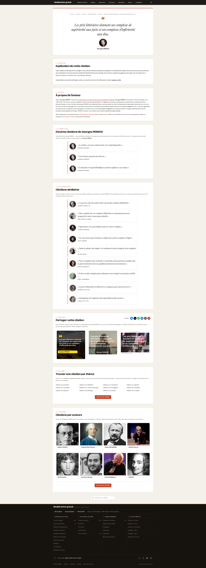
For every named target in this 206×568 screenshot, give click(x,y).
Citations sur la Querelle (109, 390)
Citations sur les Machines (86, 385)
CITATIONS (99, 14)
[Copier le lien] (148, 318)
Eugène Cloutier (83, 290)
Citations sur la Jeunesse (62, 385)
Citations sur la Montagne (86, 390)
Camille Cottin (83, 301)
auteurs (105, 114)
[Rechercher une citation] (93, 498)
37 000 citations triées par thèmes (89, 114)
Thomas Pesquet (84, 229)
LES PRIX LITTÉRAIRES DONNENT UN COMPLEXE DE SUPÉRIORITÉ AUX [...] (120, 14)
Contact (66, 564)
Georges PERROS (103, 49)
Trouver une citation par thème (75, 374)
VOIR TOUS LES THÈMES (103, 397)
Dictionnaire (121, 2)
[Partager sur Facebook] (131, 318)
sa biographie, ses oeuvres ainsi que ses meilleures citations (96, 100)
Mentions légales (57, 564)
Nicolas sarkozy (84, 266)
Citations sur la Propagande (110, 387)
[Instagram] (151, 558)
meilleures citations (70, 117)
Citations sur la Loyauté (133, 390)
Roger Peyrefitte (84, 206)
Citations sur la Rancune (62, 390)
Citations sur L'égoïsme (133, 385)
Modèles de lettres (82, 2)
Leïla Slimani (82, 241)
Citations (93, 2)
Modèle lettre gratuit (62, 2)
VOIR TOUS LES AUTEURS (103, 485)
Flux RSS (79, 564)
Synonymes (112, 2)
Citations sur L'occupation (63, 387)
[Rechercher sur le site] (151, 2)
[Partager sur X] (135, 318)
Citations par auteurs (69, 415)
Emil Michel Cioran (84, 219)
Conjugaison (139, 2)
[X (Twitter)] (143, 558)
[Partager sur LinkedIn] (141, 318)
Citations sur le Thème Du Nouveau (88, 387)
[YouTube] (147, 558)
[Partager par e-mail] (145, 318)
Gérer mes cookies (88, 564)
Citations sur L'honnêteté (133, 387)
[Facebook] (139, 558)
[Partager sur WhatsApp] (138, 318)
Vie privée (72, 564)
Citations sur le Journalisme (110, 385)
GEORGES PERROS (92, 14)
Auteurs (130, 2)
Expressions (102, 2)
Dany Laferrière (83, 279)
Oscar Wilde (82, 254)
